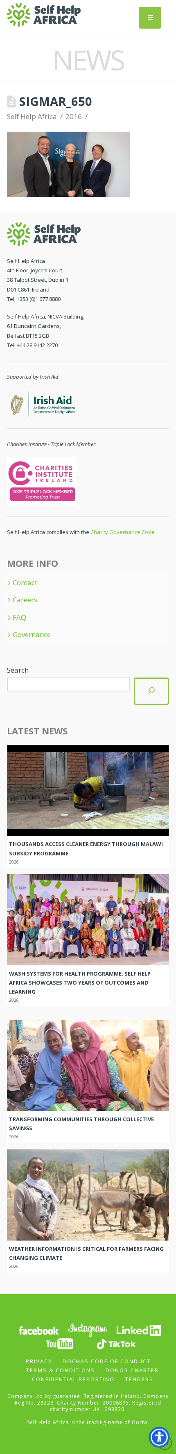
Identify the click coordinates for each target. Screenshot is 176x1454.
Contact (25, 583)
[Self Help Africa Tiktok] (116, 1343)
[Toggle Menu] (150, 18)
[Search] (151, 691)
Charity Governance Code (122, 532)
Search (18, 670)
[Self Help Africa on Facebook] (38, 1330)
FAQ (19, 617)
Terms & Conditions (60, 1370)
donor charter (132, 1370)
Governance (32, 635)
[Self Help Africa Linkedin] (137, 1330)
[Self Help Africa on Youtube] (59, 1343)
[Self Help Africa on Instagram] (88, 1330)
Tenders (139, 1379)
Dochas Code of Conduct (107, 1361)
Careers (25, 600)
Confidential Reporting (73, 1379)
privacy (39, 1361)
